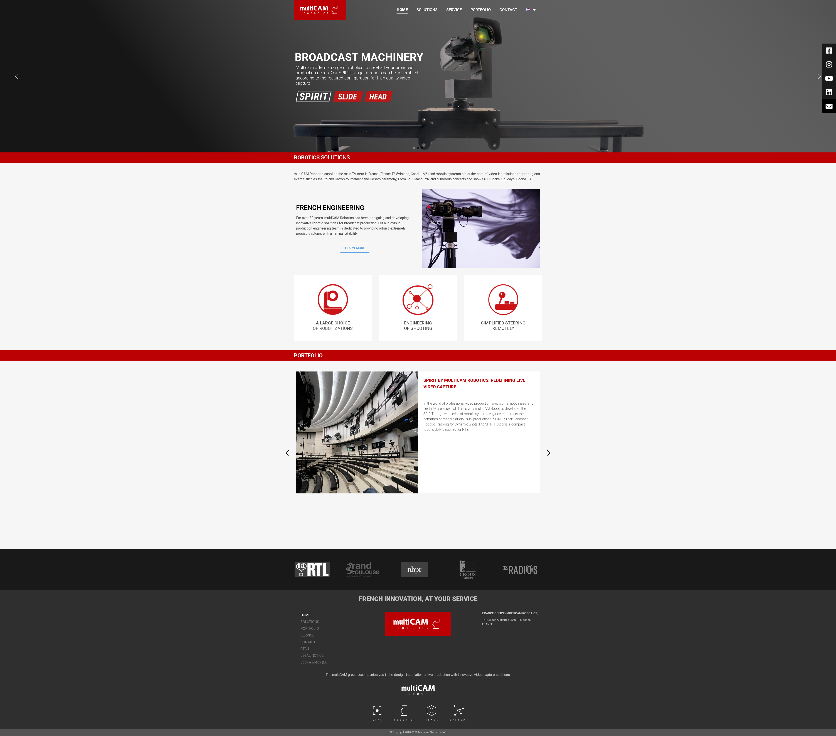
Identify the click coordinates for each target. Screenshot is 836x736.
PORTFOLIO (480, 9)
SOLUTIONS (427, 9)
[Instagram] (829, 64)
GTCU (304, 649)
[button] (16, 76)
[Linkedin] (829, 92)
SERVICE (454, 9)
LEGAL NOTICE (312, 655)
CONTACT (508, 9)
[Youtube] (829, 78)
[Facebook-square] (829, 50)
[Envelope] (829, 106)
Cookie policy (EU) (314, 662)
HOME (402, 9)
